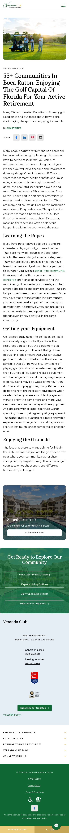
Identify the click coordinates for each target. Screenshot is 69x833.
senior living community (49, 270)
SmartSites (14, 128)
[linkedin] (24, 137)
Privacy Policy (34, 785)
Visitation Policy (12, 714)
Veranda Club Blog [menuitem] (16, 750)
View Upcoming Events (34, 593)
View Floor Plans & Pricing (34, 574)
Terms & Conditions (34, 792)
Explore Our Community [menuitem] (19, 732)
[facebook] (16, 137)
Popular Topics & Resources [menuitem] (22, 744)
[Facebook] (34, 808)
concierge (9, 279)
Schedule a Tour (34, 532)
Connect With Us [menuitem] (14, 756)
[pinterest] (32, 137)
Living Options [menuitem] (13, 738)
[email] (40, 137)
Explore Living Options (34, 584)
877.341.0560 (34, 779)
